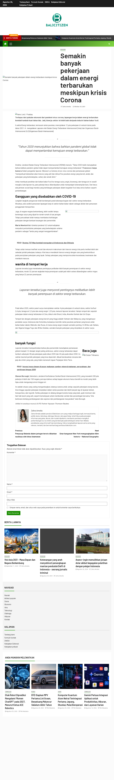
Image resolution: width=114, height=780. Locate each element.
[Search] (109, 44)
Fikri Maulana (24, 711)
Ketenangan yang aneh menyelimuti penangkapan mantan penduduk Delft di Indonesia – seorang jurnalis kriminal (53, 566)
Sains (59, 691)
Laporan (40, 128)
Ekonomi (63, 49)
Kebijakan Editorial (58, 2)
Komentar (11, 452)
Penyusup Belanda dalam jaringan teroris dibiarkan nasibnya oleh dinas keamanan (36, 434)
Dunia (6, 601)
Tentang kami (24, 2)
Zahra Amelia (66, 106)
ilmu (6, 607)
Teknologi (8, 610)
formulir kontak (37, 2)
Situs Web (11, 500)
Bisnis (33, 691)
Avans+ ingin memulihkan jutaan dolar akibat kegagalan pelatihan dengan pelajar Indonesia (91, 563)
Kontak (7, 620)
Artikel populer (10, 598)
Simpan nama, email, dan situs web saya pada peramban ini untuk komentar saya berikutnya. (45, 508)
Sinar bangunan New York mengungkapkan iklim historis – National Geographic (79, 434)
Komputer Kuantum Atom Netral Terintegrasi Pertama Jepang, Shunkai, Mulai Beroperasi (79, 38)
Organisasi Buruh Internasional (41, 131)
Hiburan (7, 617)
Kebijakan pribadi (26, 5)
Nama (9, 484)
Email (9, 492)
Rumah (7, 595)
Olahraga (7, 613)
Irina (79, 128)
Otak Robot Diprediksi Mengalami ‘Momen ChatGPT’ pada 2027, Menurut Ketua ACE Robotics (15, 701)
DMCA (47, 2)
